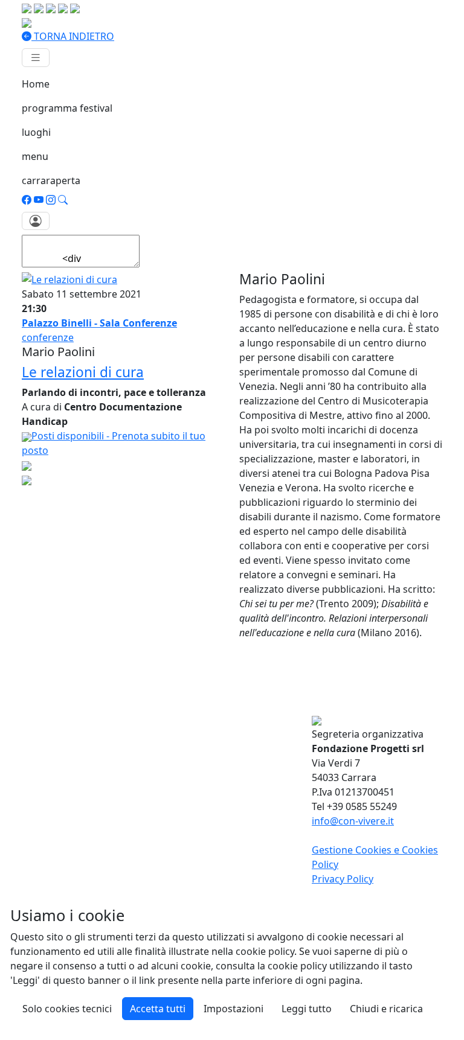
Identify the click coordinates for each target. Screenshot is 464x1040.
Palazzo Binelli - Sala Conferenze (99, 323)
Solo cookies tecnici (67, 1008)
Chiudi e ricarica (386, 1008)
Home (36, 84)
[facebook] (26, 199)
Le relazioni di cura (83, 372)
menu (35, 156)
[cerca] (63, 199)
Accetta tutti (157, 1008)
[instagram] (51, 199)
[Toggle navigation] (36, 57)
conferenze (48, 337)
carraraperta (51, 180)
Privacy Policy (342, 878)
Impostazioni (233, 1008)
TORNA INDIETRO (72, 36)
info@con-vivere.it (353, 821)
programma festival (67, 108)
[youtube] (39, 199)
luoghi (36, 132)
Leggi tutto (307, 1008)
